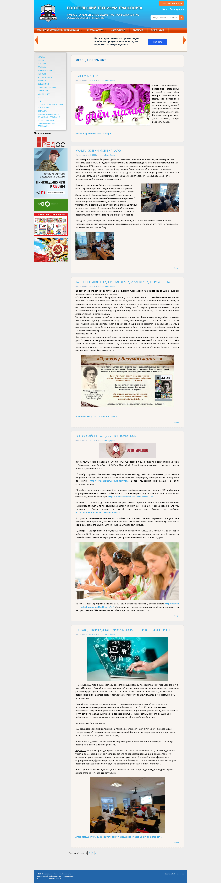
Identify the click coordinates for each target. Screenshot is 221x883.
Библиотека (43, 90)
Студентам (138, 30)
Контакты (42, 111)
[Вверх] (176, 268)
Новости (42, 74)
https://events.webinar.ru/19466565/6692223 (130, 496)
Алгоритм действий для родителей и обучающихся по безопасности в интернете (118, 836)
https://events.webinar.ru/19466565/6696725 (97, 512)
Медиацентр (44, 94)
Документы (43, 63)
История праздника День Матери (93, 133)
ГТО (39, 101)
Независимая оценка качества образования (49, 115)
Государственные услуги (50, 104)
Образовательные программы (46, 124)
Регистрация (177, 9)
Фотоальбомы (45, 77)
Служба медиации (47, 87)
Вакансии (42, 80)
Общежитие (43, 84)
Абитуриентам (118, 30)
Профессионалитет (47, 120)
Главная (42, 57)
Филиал (41, 60)
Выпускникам (157, 30)
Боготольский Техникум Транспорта (104, 8)
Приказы (42, 67)
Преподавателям (95, 30)
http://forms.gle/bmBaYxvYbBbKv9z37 (109, 480)
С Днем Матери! (87, 76)
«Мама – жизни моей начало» (98, 150)
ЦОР (39, 97)
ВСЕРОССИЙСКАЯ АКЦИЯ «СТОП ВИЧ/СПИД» (105, 436)
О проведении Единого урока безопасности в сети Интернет (122, 630)
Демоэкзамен (44, 107)
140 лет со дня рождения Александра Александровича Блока (122, 282)
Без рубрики (110, 80)
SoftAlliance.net (178, 874)
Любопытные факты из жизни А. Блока (96, 416)
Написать (157, 42)
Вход (165, 9)
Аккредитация (45, 70)
